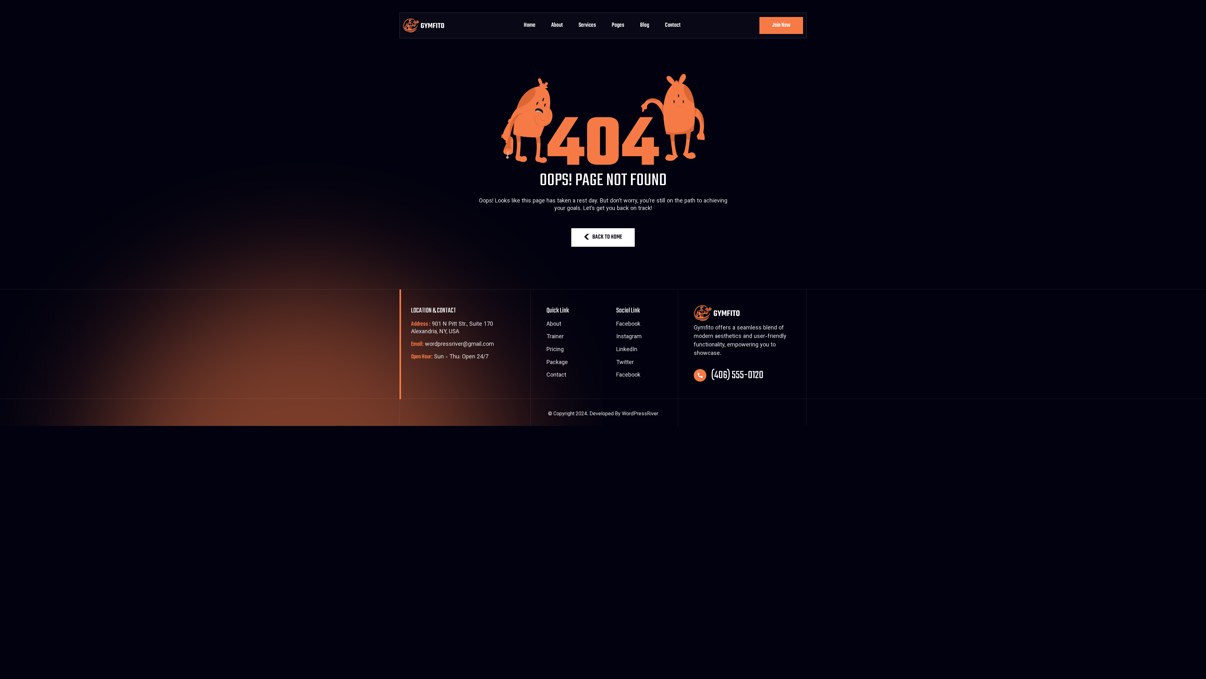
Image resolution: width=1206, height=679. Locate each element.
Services (587, 25)
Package (557, 363)
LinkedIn (626, 350)
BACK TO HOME (607, 237)
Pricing (555, 350)
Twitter (625, 363)
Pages (618, 25)
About (557, 25)
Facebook (628, 325)
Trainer (555, 337)
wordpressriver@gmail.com (452, 344)
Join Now (781, 25)
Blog (644, 25)
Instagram (629, 337)
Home (529, 25)
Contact (673, 25)
